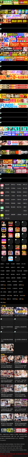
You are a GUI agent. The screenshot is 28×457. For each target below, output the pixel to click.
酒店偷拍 (13, 274)
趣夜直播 (13, 278)
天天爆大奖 (15, 288)
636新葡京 (9, 285)
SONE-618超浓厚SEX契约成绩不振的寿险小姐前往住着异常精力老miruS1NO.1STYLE (7, 368)
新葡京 (22, 267)
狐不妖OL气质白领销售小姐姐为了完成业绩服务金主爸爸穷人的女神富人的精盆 (7, 426)
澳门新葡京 (3, 281)
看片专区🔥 (3, 299)
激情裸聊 (15, 285)
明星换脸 (13, 203)
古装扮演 (7, 199)
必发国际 (24, 278)
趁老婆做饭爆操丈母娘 (7, 315)
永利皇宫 (21, 281)
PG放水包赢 (19, 271)
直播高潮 (25, 271)
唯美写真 (19, 207)
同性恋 (25, 210)
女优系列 (13, 199)
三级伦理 (7, 188)
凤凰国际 (13, 271)
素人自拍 (25, 188)
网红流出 (19, 195)
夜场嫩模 (19, 278)
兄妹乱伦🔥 (22, 295)
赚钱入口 (9, 299)
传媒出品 (7, 210)
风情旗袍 (7, 203)
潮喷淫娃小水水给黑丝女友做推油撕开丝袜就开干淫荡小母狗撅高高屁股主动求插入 (7, 397)
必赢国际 (8, 271)
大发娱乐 (9, 281)
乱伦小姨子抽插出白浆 (7, 352)
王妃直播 (23, 274)
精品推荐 (7, 184)
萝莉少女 (25, 184)
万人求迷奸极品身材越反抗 (7, 340)
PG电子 (2, 267)
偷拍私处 (8, 278)
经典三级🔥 (9, 295)
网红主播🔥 (3, 302)
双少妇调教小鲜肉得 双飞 (21, 340)
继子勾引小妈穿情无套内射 (7, 327)
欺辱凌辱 (7, 195)
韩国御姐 (13, 192)
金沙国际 (21, 288)
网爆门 (25, 207)
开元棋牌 (13, 263)
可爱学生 (19, 199)
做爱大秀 (15, 292)
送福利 (18, 267)
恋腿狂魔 (25, 199)
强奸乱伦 (13, 184)
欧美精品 (19, 184)
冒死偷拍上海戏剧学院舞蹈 (21, 327)
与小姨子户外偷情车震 (21, 315)
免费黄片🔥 (21, 285)
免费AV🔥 (21, 299)
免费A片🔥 (16, 295)
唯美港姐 (19, 192)
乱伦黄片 (2, 278)
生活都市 (7, 214)
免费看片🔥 (3, 285)
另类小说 (7, 218)
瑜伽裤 (19, 203)
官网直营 (18, 263)
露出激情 (13, 207)
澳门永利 (23, 263)
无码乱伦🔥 (3, 288)
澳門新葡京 (14, 281)
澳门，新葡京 (3, 292)
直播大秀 (21, 292)
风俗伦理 (25, 214)
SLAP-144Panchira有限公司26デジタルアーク (21, 410)
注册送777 (13, 267)
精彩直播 (2, 274)
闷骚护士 (25, 203)
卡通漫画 (7, 207)
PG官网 (7, 263)
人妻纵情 (19, 214)
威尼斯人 (2, 263)
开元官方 (9, 288)
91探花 (13, 195)
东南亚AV (25, 192)
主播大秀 (18, 274)
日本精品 (13, 188)
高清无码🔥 (15, 299)
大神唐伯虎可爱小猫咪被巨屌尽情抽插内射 (7, 409)
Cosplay (19, 188)
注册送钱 (7, 267)
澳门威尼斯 (3, 295)
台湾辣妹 (7, 192)
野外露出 (25, 195)
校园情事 (13, 214)
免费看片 (10, 292)
